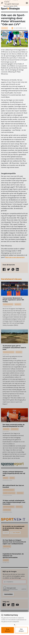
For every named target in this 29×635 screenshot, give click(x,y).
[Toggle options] (14, 624)
